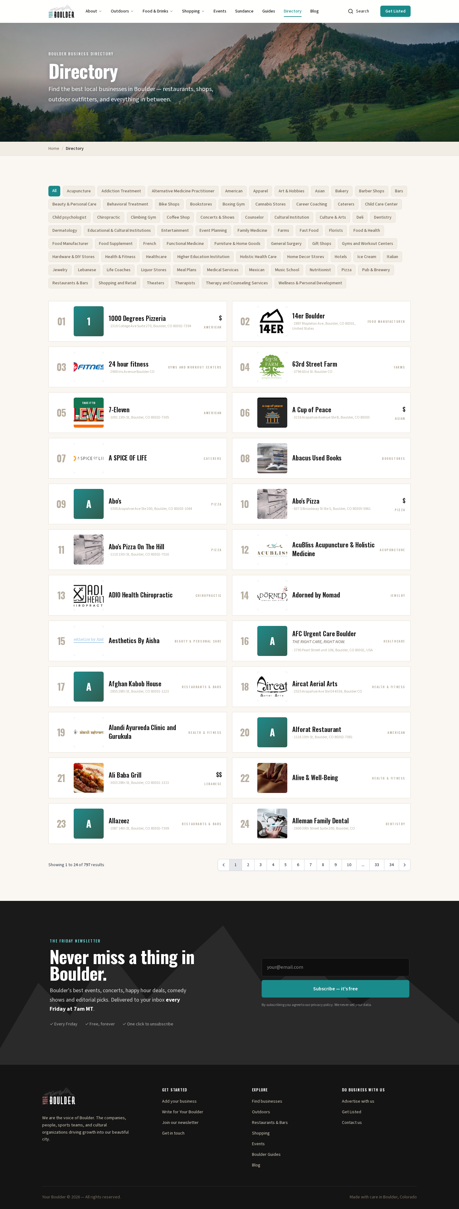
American (234, 191)
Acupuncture (79, 191)
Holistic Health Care (258, 257)
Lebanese (87, 270)
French (149, 244)
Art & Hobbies (291, 191)
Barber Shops (371, 191)
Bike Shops (169, 204)
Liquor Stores (153, 270)
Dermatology (64, 230)
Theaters (155, 283)
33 (377, 865)
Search (362, 11)
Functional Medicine (185, 244)
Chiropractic (108, 217)
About (91, 11)
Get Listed (395, 11)
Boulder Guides (266, 1154)
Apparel (260, 191)
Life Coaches (119, 270)
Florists (336, 230)
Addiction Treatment (121, 191)
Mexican (256, 270)
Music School (287, 270)
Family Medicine (252, 230)
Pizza (347, 270)
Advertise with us (358, 1101)
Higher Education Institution (203, 257)
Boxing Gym (234, 204)
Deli (360, 217)
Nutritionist (320, 270)
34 (391, 865)
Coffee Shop (178, 217)
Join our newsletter (180, 1123)
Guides (268, 11)
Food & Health (366, 230)
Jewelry (59, 270)
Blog (314, 11)
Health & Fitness (120, 257)
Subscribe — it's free (335, 988)
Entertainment (175, 230)
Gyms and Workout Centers (367, 244)
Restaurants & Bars (70, 283)
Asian (320, 191)
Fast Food (309, 230)
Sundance (244, 11)
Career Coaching (311, 204)
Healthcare (156, 257)
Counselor (254, 217)
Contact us (352, 1123)
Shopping (191, 11)
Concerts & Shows (217, 217)
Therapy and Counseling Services (237, 283)
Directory (293, 11)
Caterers (346, 204)
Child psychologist (69, 217)
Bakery (341, 191)
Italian (392, 257)
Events (220, 11)
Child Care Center (381, 204)
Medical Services (223, 270)
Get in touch (173, 1133)
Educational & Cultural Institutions (119, 230)
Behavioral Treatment (127, 204)
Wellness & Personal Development (310, 283)
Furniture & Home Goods (237, 244)
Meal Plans (186, 270)
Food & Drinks (155, 11)
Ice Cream (367, 257)
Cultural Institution (291, 217)
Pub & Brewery (376, 270)
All (54, 191)
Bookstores (201, 204)
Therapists (185, 283)
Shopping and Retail (117, 283)
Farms (283, 230)
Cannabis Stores (270, 204)
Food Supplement (116, 244)
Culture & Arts (333, 217)
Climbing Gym (143, 217)
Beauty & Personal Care (74, 204)
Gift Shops (321, 244)
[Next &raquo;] (405, 865)
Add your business (179, 1101)
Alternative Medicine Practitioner (183, 191)
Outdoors (120, 11)
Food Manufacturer (70, 244)
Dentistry (383, 217)
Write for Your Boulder (182, 1112)
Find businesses (267, 1101)
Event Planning (213, 230)
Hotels (341, 257)
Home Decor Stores (305, 257)
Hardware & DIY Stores (73, 257)
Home (53, 148)
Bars (399, 191)
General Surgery (286, 244)
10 (349, 865)
